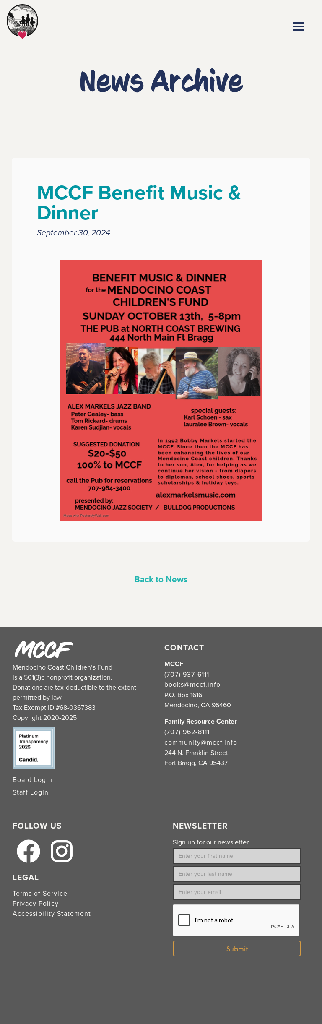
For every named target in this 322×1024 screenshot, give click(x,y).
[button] (298, 27)
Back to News (161, 579)
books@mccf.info (192, 684)
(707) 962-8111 (187, 732)
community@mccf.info (200, 742)
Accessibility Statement (52, 913)
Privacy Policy (36, 903)
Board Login (32, 780)
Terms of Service (40, 893)
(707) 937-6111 (186, 674)
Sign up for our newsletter (211, 842)
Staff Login (31, 792)
